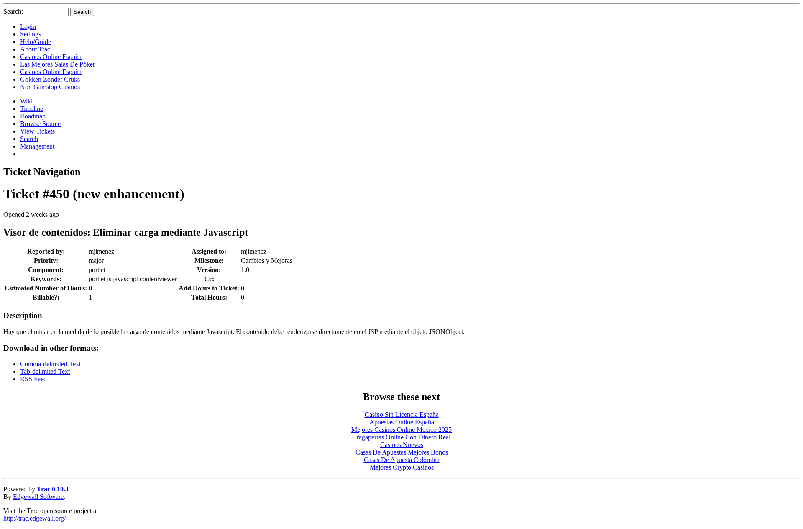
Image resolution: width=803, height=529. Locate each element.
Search (29, 138)
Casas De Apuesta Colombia (402, 459)
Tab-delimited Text (45, 371)
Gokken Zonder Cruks (50, 79)
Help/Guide (35, 41)
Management (37, 146)
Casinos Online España (51, 56)
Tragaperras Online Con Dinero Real (401, 437)
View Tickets (37, 131)
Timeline (31, 108)
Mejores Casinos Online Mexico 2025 (401, 429)
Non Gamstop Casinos (50, 86)
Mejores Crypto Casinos (402, 467)
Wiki (26, 101)
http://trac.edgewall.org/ (34, 518)
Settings (30, 34)
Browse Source (40, 123)
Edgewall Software (38, 496)
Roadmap (33, 116)
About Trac (35, 49)
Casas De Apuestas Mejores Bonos (401, 452)
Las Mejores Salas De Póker (57, 64)
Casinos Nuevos (401, 444)
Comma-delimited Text (50, 363)
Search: (13, 11)
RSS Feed (33, 379)
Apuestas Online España (401, 422)
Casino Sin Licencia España (402, 414)
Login (28, 26)
